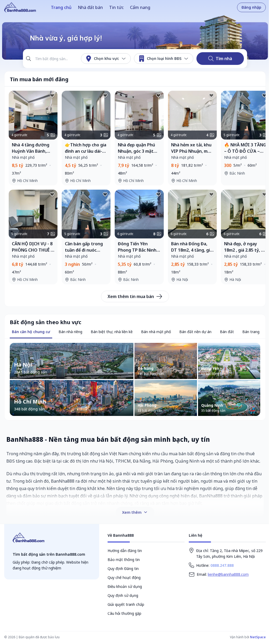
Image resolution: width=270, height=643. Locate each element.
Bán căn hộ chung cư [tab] (31, 331)
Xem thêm (132, 512)
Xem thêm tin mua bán (131, 296)
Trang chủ (61, 7)
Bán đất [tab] (227, 331)
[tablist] (31, 332)
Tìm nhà (224, 58)
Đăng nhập (251, 7)
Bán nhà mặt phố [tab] (156, 331)
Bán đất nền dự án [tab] (195, 331)
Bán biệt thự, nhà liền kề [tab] (112, 331)
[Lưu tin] (52, 96)
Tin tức (116, 7)
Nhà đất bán (90, 7)
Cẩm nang (140, 7)
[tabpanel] (135, 379)
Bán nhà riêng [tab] (70, 331)
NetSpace (258, 637)
